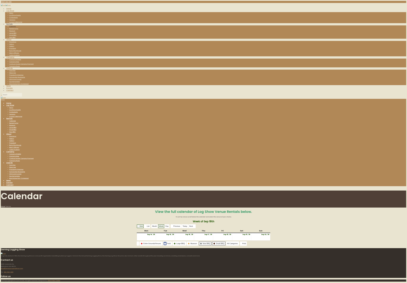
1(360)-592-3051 (6, 2)
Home (3, 206)
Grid (140, 226)
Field (169, 243)
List (147, 226)
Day (167, 226)
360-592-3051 (8, 272)
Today (185, 226)
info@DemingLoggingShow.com (12, 268)
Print (243, 244)
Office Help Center (53, 280)
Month (154, 226)
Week (161, 226)
